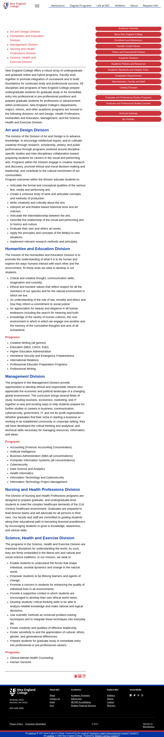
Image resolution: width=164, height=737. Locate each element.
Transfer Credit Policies (128, 46)
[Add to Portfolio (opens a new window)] (76, 676)
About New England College (128, 34)
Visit (52, 705)
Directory (111, 705)
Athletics (111, 695)
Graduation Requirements (128, 75)
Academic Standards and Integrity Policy (128, 69)
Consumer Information (35, 724)
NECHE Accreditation (81, 702)
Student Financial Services (83, 705)
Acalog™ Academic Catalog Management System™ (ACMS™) (109, 733)
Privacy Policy (16, 724)
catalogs (32, 733)
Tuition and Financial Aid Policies (128, 52)
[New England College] (14, 6)
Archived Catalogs (128, 113)
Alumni (110, 699)
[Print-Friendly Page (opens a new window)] (80, 676)
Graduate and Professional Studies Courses (128, 103)
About (52, 695)
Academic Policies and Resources (128, 64)
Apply (52, 702)
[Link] (131, 695)
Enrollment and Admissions (128, 40)
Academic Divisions (128, 58)
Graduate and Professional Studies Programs (128, 97)
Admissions (76, 699)
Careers (110, 702)
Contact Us (55, 699)
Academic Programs (80, 695)
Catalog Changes (128, 87)
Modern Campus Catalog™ (107, 736)
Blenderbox (148, 726)
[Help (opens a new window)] (84, 676)
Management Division (24, 44)
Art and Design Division (25, 31)
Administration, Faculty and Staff (128, 81)
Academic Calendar (128, 28)
